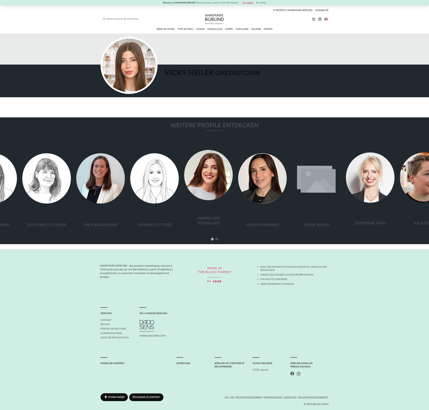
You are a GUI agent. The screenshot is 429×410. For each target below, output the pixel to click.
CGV (227, 397)
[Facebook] (292, 373)
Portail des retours (113, 328)
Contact (106, 320)
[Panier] (320, 19)
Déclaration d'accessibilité (313, 397)
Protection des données (248, 397)
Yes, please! (247, 3)
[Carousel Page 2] (216, 239)
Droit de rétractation (115, 337)
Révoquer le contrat (146, 397)
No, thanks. (261, 3)
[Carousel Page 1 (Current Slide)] (212, 239)
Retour (105, 324)
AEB (232, 397)
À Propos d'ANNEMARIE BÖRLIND (293, 10)
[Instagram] (298, 373)
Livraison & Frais (111, 333)
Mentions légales (272, 397)
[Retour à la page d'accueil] (214, 19)
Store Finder (116, 397)
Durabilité (321, 10)
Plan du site (290, 397)
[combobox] (136, 19)
